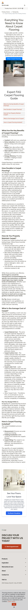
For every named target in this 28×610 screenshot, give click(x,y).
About (4, 571)
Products (5, 559)
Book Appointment (12, 546)
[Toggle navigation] (24, 5)
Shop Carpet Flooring (14, 59)
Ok (14, 604)
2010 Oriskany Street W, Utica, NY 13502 (12, 583)
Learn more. (11, 601)
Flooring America (6, 12)
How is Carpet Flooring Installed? (13, 122)
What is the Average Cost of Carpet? (14, 118)
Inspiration (5, 563)
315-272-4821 (5, 5)
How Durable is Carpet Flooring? (13, 109)
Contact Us (5, 575)
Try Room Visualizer (14, 513)
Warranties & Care (7, 567)
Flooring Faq (15, 12)
